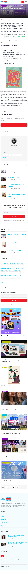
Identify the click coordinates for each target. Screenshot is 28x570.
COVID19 (12, 266)
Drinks (14, 154)
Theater (14, 280)
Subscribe (22, 2)
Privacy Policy (21, 220)
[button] (26, 2)
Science (19, 277)
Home (2, 19)
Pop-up (2, 277)
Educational (3, 268)
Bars (18, 263)
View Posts (14, 147)
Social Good (19, 154)
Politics (21, 275)
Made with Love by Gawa (5, 566)
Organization (15, 275)
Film (6, 270)
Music (23, 273)
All (3, 154)
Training (19, 280)
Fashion (22, 268)
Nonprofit (9, 275)
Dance (17, 266)
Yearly (2, 282)
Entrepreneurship (10, 268)
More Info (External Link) (14, 125)
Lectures (13, 273)
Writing (24, 280)
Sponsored (9, 280)
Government (3, 273)
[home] (4, 2)
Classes (22, 263)
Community (4, 5)
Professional (7, 277)
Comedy (2, 266)
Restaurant (14, 277)
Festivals (2, 270)
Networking (3, 275)
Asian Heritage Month (11, 263)
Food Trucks (15, 270)
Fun (10, 154)
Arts (5, 263)
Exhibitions (18, 268)
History (8, 273)
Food (7, 154)
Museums (18, 273)
